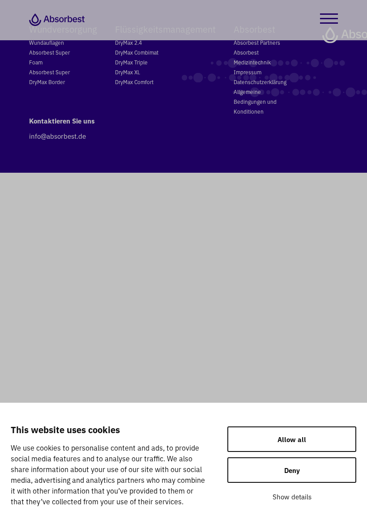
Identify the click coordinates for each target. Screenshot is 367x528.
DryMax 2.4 (128, 42)
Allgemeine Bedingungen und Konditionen (255, 101)
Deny (292, 470)
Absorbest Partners (257, 42)
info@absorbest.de (57, 136)
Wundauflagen (46, 42)
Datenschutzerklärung (260, 81)
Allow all (291, 439)
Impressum (247, 72)
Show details (292, 496)
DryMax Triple (131, 62)
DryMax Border (47, 81)
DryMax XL (127, 72)
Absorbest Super (49, 72)
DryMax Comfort (134, 81)
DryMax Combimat (136, 52)
